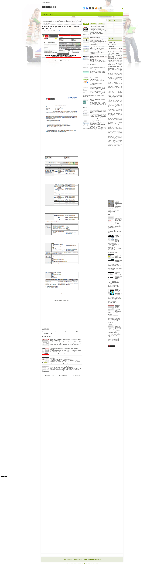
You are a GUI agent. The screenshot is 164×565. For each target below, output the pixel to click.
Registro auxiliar (118, 108)
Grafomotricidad (112, 123)
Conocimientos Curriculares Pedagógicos (115, 99)
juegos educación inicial (115, 74)
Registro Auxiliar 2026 (95, 37)
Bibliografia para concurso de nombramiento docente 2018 (115, 119)
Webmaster (73, 563)
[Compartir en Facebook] (48, 329)
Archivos (101, 23)
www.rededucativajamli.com (91, 563)
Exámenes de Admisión (115, 62)
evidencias (119, 112)
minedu (110, 60)
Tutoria (113, 110)
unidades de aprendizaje (115, 77)
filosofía (116, 73)
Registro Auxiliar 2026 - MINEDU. (98, 47)
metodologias (119, 144)
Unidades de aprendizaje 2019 (115, 111)
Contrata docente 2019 (113, 101)
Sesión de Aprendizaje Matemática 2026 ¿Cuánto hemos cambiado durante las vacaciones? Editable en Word (98, 122)
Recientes (93, 23)
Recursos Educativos (48, 6)
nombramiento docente (115, 66)
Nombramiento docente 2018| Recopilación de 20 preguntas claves (115, 126)
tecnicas (118, 145)
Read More (76, 344)
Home (44, 20)
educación (114, 144)
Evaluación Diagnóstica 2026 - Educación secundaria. (97, 27)
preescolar (119, 76)
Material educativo (112, 79)
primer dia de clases (112, 145)
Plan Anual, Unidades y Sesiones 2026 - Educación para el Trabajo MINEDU (98, 111)
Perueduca (110, 141)
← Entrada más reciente (48, 375)
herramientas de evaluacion (115, 135)
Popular (86, 23)
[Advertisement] (61, 78)
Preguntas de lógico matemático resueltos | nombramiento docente (118, 258)
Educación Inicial (115, 49)
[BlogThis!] (45, 329)
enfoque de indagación (116, 131)
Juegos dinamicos (117, 140)
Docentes (112, 42)
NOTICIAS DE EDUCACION (115, 80)
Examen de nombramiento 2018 (115, 53)
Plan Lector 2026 (94, 78)
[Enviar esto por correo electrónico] (43, 329)
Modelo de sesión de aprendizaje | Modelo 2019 (118, 291)
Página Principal (46, 2)
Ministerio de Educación (95, 559)
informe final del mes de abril (61, 60)
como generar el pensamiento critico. (115, 128)
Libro (120, 78)
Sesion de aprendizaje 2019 (115, 69)
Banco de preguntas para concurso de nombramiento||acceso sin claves (115, 88)
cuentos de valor (114, 142)
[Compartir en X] (46, 329)
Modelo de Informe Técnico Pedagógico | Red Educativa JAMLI (64, 366)
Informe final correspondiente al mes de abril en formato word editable (60, 27)
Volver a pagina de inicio (47, 14)
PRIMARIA (119, 68)
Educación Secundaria (115, 58)
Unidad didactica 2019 (115, 75)
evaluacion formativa (115, 132)
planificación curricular (115, 115)
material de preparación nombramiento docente (115, 114)
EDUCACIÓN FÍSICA (115, 65)
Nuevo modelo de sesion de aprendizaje (115, 94)
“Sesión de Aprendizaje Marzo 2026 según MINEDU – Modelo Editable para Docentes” (97, 89)
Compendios (111, 68)
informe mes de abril (72, 20)
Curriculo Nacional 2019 (113, 78)
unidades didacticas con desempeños (115, 138)
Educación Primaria (112, 45)
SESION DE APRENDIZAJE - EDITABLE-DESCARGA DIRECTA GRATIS (118, 220)
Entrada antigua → (76, 375)
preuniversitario (111, 117)
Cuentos (120, 122)
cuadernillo (110, 96)
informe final (63, 20)
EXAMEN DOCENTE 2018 (115, 56)
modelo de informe (47, 21)
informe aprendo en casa (53, 20)
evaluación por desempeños (115, 133)
